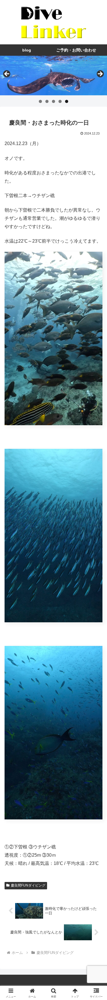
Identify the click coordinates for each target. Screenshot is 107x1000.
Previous (7, 74)
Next (100, 74)
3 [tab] (53, 101)
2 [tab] (47, 101)
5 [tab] (66, 101)
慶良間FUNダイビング (28, 885)
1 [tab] (40, 101)
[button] (96, 794)
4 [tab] (60, 101)
